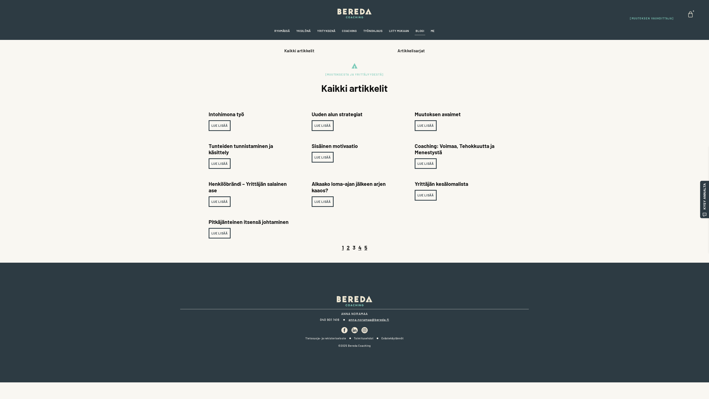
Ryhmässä (282, 31)
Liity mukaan (399, 31)
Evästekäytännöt (392, 338)
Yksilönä (303, 31)
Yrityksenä (326, 31)
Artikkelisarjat (411, 50)
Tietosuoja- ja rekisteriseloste (325, 338)
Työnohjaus (373, 31)
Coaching (349, 31)
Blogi (420, 31)
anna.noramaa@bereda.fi (369, 320)
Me (433, 31)
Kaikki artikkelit (299, 50)
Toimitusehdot (364, 338)
